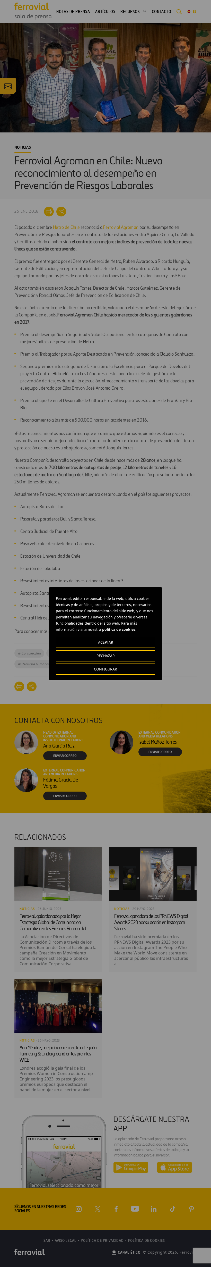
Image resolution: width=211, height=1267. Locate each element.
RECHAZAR (105, 655)
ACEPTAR (105, 642)
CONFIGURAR (105, 669)
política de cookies (118, 629)
